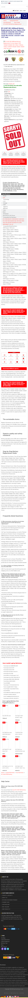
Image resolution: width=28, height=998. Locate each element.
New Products (6, 909)
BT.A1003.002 (6, 219)
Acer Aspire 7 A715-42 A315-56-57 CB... (11, 685)
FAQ (22, 993)
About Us (4, 897)
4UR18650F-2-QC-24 (8, 224)
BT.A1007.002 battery (6, 774)
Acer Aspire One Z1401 (8, 673)
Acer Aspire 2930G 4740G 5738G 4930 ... (12, 679)
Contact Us (15, 993)
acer (9, 91)
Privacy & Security (7, 895)
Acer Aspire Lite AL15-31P (9, 669)
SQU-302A (21, 220)
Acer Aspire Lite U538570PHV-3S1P (11, 665)
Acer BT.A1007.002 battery (19, 790)
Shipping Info (6, 904)
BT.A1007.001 (20, 219)
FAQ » (2, 920)
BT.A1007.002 (6, 220)
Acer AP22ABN (7, 683)
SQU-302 (16, 220)
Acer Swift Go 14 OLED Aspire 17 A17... (11, 675)
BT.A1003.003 (13, 219)
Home (5, 20)
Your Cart (16, 10)
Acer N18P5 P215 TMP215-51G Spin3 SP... (12, 692)
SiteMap (3, 938)
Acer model (17, 22)
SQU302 (12, 220)
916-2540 (19, 222)
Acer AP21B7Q (7, 690)
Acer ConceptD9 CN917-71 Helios (10, 686)
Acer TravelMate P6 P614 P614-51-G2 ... (12, 696)
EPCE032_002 (11, 83)
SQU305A (14, 222)
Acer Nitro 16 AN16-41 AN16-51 (10, 694)
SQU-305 (5, 222)
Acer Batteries (7, 22)
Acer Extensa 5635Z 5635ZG (9, 681)
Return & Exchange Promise (9, 900)
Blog (2, 945)
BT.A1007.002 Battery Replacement (12, 24)
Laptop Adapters (5, 941)
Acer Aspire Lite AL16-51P (9, 667)
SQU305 (10, 222)
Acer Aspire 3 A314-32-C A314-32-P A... (11, 698)
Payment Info (5, 902)
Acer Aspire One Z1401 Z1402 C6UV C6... (12, 677)
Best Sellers (5, 906)
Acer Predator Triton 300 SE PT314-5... (11, 688)
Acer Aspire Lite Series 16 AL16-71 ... (11, 671)
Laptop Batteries (14, 20)
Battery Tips (4, 943)
